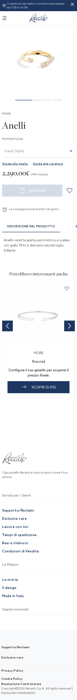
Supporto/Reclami (18, 510)
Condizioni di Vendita (20, 551)
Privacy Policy (12, 670)
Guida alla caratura (48, 164)
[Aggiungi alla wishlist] (70, 191)
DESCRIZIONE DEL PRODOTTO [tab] (31, 226)
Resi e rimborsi (15, 543)
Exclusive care (14, 518)
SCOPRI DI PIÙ (44, 387)
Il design (9, 587)
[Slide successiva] (69, 326)
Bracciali (38, 361)
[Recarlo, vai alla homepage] (38, 17)
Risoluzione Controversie (21, 684)
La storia (10, 579)
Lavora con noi (15, 526)
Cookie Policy (12, 679)
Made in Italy (13, 596)
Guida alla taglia (15, 164)
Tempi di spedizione (19, 535)
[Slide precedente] (7, 326)
